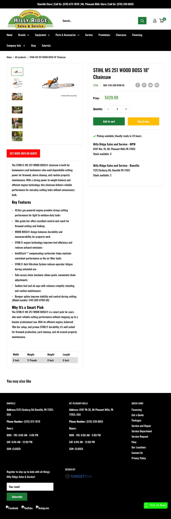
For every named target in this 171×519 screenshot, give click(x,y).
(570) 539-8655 (125, 4)
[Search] (142, 20)
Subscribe (17, 497)
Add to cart (109, 121)
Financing (137, 35)
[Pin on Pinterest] (144, 84)
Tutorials (46, 45)
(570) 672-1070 (71, 4)
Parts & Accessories (66, 35)
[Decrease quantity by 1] (108, 109)
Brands (22, 35)
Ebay (33, 45)
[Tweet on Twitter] (150, 84)
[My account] (154, 20)
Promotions (104, 35)
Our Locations (139, 447)
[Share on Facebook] (137, 84)
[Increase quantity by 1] (126, 109)
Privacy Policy (139, 458)
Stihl (95, 85)
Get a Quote (138, 415)
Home (9, 35)
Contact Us (137, 453)
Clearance (121, 35)
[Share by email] (156, 84)
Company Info (14, 45)
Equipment (40, 35)
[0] (161, 21)
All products (20, 57)
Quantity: (98, 109)
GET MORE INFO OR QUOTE (23, 153)
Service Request (140, 436)
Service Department (142, 431)
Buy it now (143, 121)
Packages (136, 420)
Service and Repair (141, 426)
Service (89, 35)
